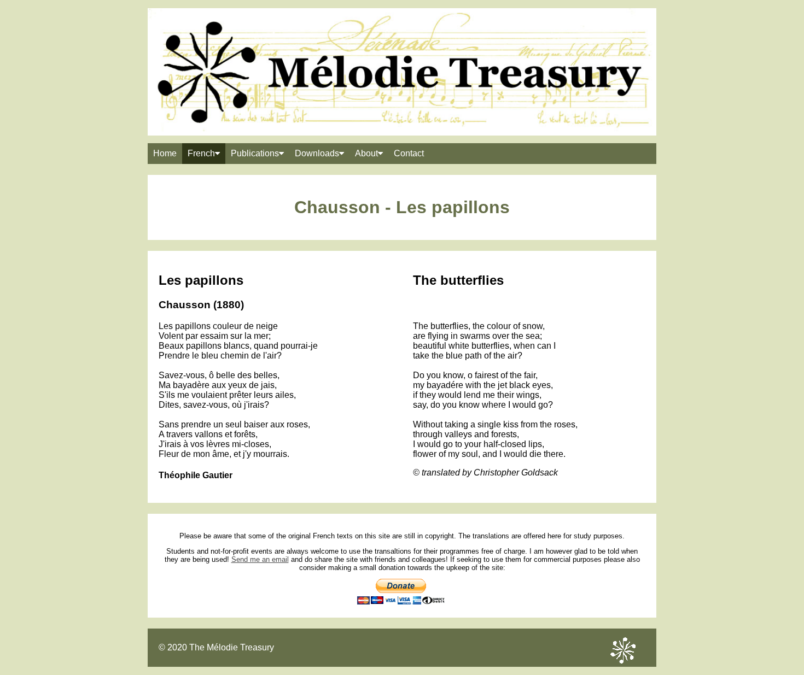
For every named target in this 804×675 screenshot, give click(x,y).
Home (165, 153)
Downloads (317, 153)
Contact (409, 153)
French (201, 153)
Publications (255, 153)
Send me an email (260, 559)
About (366, 153)
